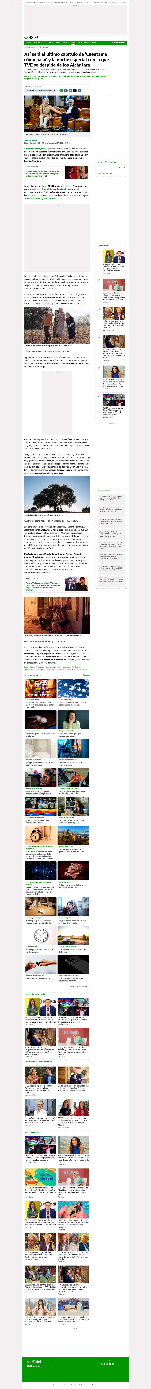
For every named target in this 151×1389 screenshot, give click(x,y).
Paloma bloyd (70, 669)
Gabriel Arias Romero (31, 1259)
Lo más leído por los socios (35, 994)
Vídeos (80, 43)
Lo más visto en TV (62, 43)
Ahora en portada (32, 1132)
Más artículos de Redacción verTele (38, 1062)
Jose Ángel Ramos (63, 1024)
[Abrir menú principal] (125, 38)
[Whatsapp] (61, 90)
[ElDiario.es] (119, 43)
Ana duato (75, 667)
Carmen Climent (82, 669)
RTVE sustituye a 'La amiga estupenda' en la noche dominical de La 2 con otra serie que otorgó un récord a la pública (39, 1050)
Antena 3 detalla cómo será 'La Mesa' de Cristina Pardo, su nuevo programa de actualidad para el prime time (40, 1120)
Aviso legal (74, 1385)
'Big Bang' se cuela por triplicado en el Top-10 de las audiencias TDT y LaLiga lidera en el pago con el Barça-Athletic (40, 1287)
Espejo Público (93, 2)
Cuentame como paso (53, 667)
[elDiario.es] (33, 1366)
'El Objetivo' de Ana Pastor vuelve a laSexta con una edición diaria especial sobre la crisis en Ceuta (73, 1319)
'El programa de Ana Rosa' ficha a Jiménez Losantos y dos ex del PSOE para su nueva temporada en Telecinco (40, 1019)
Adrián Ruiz (28, 1057)
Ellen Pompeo (125, 2)
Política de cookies (84, 1385)
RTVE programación (78, 2)
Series (73, 43)
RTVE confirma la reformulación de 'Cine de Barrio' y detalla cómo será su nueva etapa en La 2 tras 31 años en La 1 (40, 1191)
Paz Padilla (112, 2)
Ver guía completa (104, 173)
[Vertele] (34, 1361)
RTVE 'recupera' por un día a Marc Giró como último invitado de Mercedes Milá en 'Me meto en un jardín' (38, 1089)
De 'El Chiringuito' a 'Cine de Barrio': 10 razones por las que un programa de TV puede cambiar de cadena (73, 1019)
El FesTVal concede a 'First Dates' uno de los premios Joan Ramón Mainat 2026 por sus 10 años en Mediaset (73, 1088)
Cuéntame (40, 667)
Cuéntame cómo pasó (36, 47)
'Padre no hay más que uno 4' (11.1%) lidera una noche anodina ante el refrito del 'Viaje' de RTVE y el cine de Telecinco (73, 1255)
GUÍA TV (107, 162)
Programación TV (41, 2)
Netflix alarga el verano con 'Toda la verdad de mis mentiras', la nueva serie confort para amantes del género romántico (73, 1223)
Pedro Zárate (29, 1024)
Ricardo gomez (28, 669)
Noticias (28, 43)
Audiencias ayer (49, 2)
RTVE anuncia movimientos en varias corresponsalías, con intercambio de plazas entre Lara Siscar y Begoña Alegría (73, 1121)
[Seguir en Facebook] (104, 1364)
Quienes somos (57, 1385)
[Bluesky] (70, 90)
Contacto (66, 1385)
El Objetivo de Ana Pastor (103, 2)
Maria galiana (40, 669)
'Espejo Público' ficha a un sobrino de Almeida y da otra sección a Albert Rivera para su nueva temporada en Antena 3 (73, 1050)
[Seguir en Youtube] (110, 1364)
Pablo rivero (60, 669)
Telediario (86, 2)
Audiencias (50, 43)
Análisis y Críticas (90, 43)
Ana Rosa (71, 2)
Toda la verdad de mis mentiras (61, 2)
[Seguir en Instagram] (107, 1364)
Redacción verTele (30, 141)
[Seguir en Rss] (113, 1364)
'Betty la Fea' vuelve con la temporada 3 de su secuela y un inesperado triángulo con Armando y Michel (40, 1319)
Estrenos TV (118, 2)
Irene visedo (50, 669)
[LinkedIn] (79, 90)
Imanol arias (66, 667)
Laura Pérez (61, 1229)
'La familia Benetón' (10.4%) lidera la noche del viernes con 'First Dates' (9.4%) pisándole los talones (39, 1254)
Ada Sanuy (61, 1057)
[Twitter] (75, 90)
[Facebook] (66, 90)
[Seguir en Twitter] (102, 1364)
